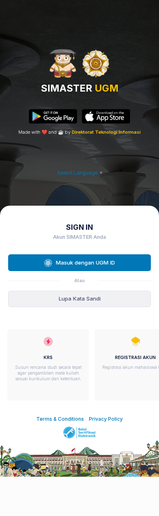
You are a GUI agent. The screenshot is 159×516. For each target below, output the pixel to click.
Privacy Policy (106, 419)
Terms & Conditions (60, 419)
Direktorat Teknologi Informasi (106, 132)
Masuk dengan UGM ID (85, 262)
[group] (48, 365)
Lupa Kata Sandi (80, 298)
